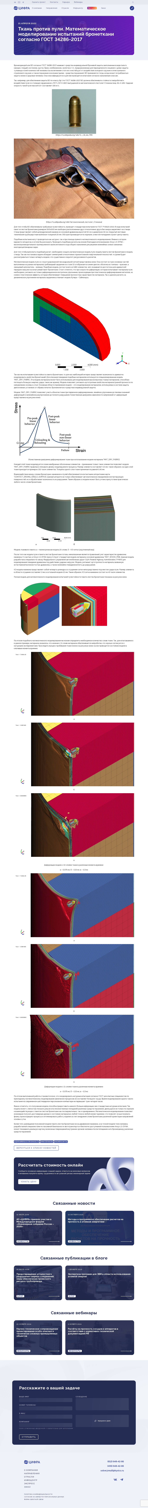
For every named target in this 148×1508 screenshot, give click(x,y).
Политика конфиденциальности (38, 1494)
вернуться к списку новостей (36, 1148)
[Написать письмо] (19, 2)
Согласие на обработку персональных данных (44, 1497)
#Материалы (47, 1141)
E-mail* (22, 1413)
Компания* (24, 1422)
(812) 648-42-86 (115, 1461)
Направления (51, 8)
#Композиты (60, 1141)
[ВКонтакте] (15, 2)
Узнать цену (29, 1181)
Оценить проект (39, 2)
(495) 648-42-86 (115, 1466)
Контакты (54, 2)
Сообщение (81, 1397)
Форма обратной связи (33, 1499)
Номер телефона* (27, 1405)
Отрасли (65, 8)
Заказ (103, 8)
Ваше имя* (24, 1397)
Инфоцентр (78, 8)
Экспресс (92, 8)
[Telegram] (23, 2)
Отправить (29, 1437)
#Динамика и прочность (26, 1141)
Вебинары (78, 2)
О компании (37, 8)
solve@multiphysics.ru (112, 1470)
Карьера (66, 2)
